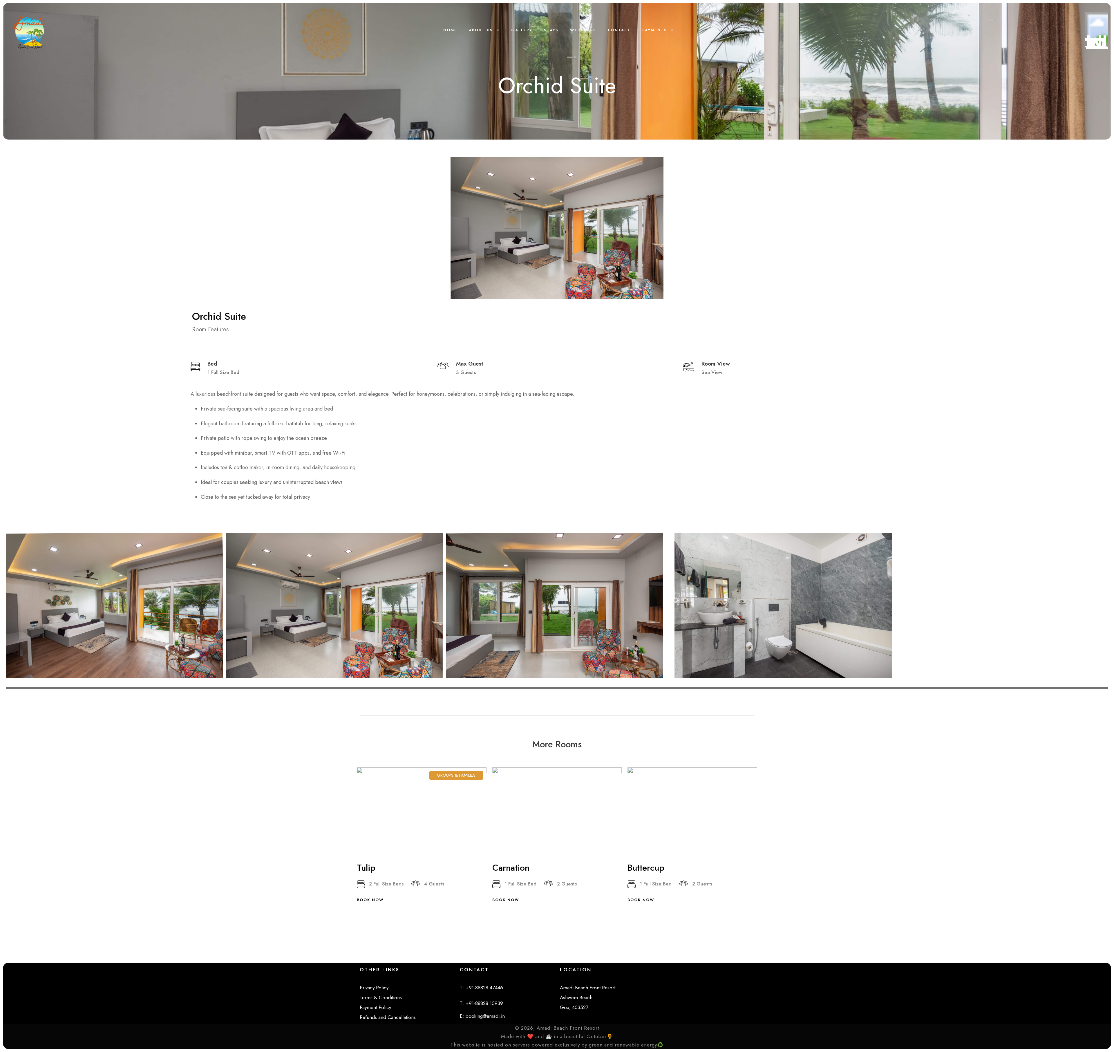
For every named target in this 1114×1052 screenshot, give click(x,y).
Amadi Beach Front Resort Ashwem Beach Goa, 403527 (587, 997)
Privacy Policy (374, 987)
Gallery (521, 30)
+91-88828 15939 (484, 1003)
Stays (551, 30)
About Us (481, 30)
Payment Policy (375, 1007)
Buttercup (645, 867)
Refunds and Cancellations (388, 1017)
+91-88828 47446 (484, 987)
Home (450, 30)
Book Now (370, 900)
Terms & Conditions (381, 997)
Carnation (510, 867)
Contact (619, 30)
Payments (654, 30)
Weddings (583, 30)
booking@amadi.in (485, 1016)
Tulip (366, 867)
